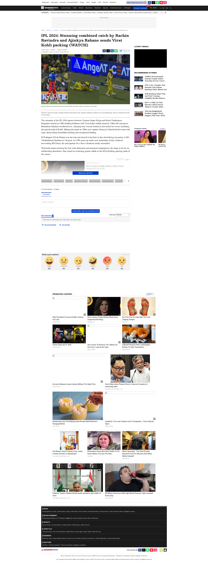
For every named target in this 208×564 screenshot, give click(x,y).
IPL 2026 (153, 8)
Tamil (88, 2)
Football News (66, 525)
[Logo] (50, 8)
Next (165, 12)
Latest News (66, 8)
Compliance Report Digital (131, 556)
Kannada (62, 2)
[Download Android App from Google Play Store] (161, 550)
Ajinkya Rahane (47, 181)
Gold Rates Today (90, 12)
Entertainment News (48, 518)
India (75, 8)
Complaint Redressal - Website (111, 556)
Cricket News (56, 525)
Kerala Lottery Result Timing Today (140, 12)
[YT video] (161, 2)
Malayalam (45, 2)
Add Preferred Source (135, 2)
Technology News (101, 538)
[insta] (165, 2)
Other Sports (85, 525)
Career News (87, 531)
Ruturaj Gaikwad (107, 181)
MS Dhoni (69, 181)
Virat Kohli (119, 181)
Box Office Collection (91, 518)
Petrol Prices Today (120, 12)
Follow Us (126, 51)
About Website (66, 556)
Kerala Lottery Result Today (60, 12)
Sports (105, 8)
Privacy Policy (86, 556)
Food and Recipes (59, 531)
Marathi (105, 2)
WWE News (76, 525)
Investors (144, 556)
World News (83, 511)
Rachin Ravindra (95, 181)
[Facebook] (149, 2)
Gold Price (70, 538)
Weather (45, 545)
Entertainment (116, 8)
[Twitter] (153, 2)
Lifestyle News (47, 531)
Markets (98, 8)
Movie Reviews (78, 518)
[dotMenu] (161, 8)
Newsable (54, 2)
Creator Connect (140, 8)
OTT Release (61, 518)
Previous (162, 12)
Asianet (49, 549)
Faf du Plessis (58, 181)
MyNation (113, 2)
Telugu (82, 2)
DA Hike (77, 538)
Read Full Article (86, 173)
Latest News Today (63, 511)
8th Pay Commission (88, 538)
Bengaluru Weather (80, 545)
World (81, 8)
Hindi (99, 2)
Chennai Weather (66, 545)
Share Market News (59, 538)
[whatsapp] (157, 2)
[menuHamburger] (167, 8)
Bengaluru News (129, 511)
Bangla (93, 2)
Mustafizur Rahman (81, 181)
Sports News (46, 525)
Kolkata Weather (76, 12)
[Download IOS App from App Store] (165, 550)
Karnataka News (93, 511)
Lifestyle (127, 8)
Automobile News (114, 538)
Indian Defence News (116, 511)
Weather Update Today (104, 12)
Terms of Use (76, 556)
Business (88, 8)
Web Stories (97, 531)
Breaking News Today (49, 511)
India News (74, 511)
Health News (70, 531)
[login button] (163, 8)
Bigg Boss (69, 518)
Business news (47, 538)
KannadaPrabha (72, 2)
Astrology (79, 531)
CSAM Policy (96, 556)
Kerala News (104, 511)
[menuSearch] (170, 8)
